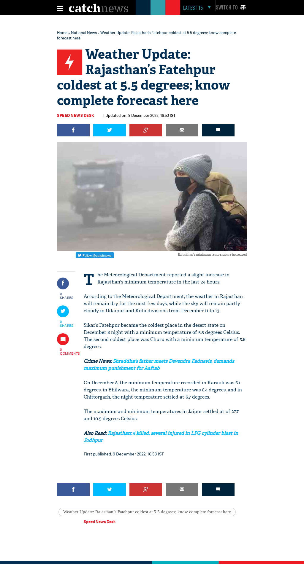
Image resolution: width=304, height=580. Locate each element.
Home (62, 32)
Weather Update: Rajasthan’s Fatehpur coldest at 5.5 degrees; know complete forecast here (147, 511)
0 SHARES (66, 295)
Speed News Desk (75, 115)
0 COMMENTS (67, 351)
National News (84, 32)
